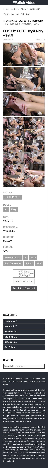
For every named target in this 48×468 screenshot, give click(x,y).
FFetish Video (24, 3)
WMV (39, 263)
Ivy (6, 209)
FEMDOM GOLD (12, 197)
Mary (13, 209)
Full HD (29, 263)
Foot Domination (13, 263)
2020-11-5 (8, 39)
